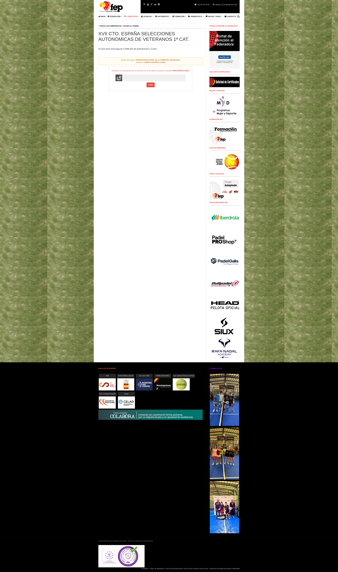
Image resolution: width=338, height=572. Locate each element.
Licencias (147, 16)
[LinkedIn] (155, 4)
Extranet (145, 568)
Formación (180, 16)
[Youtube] (148, 4)
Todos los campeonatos (110, 26)
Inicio (103, 16)
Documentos (163, 16)
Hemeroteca (196, 16)
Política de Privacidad (174, 568)
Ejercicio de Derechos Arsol (221, 568)
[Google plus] (152, 4)
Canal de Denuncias (157, 568)
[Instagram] (159, 4)
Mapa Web (236, 568)
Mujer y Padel (214, 16)
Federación (115, 16)
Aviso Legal (203, 568)
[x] (144, 4)
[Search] (238, 16)
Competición (132, 16)
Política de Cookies (191, 568)
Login (150, 85)
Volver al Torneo (131, 26)
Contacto (231, 16)
